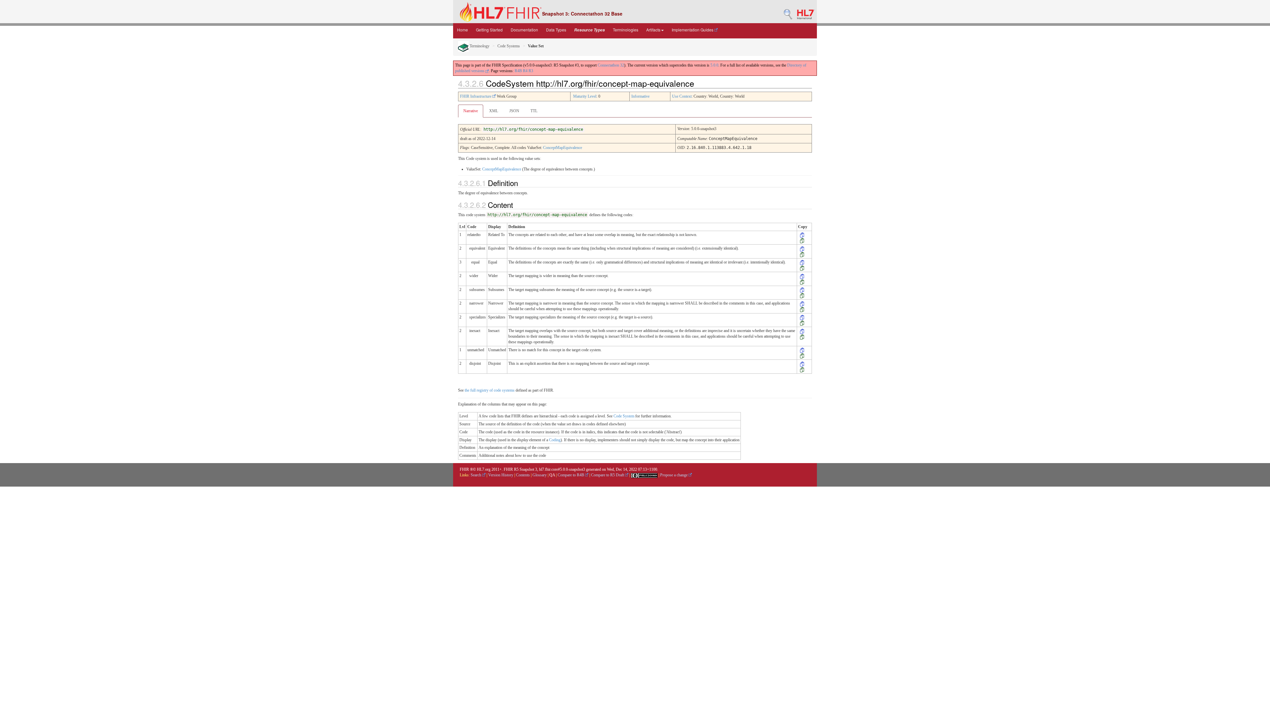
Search (476, 475)
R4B (518, 71)
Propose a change (674, 475)
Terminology (479, 46)
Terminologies (625, 29)
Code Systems (508, 46)
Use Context (682, 96)
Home (462, 29)
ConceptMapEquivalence (562, 147)
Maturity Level (584, 96)
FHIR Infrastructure (476, 96)
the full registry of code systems (490, 390)
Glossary (539, 475)
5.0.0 (714, 65)
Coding (555, 440)
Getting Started (489, 29)
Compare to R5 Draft (608, 475)
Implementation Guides (693, 29)
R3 (531, 71)
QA (552, 475)
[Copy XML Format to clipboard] (802, 234)
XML (493, 111)
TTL (533, 111)
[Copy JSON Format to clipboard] (802, 240)
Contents (523, 475)
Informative (640, 96)
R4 (525, 71)
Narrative (470, 111)
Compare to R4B (571, 475)
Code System (624, 416)
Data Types (556, 29)
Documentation (524, 29)
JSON (514, 111)
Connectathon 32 (611, 65)
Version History (500, 475)
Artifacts (653, 29)
